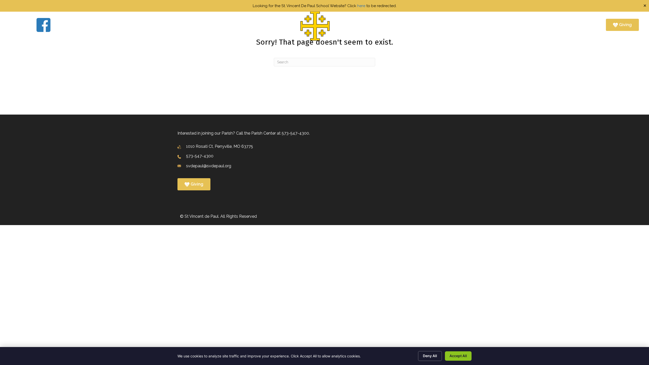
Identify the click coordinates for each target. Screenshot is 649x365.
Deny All (430, 356)
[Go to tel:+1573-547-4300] (322, 156)
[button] (247, 26)
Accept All (458, 356)
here (361, 6)
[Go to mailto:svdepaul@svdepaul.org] (322, 166)
